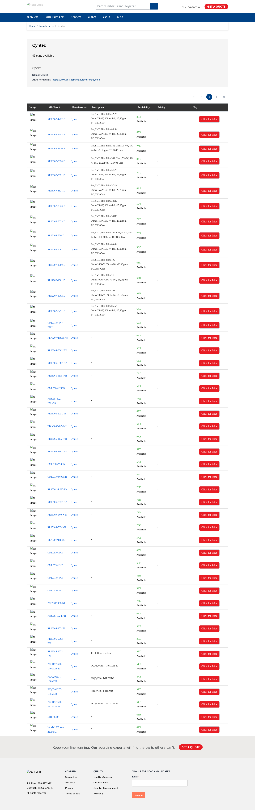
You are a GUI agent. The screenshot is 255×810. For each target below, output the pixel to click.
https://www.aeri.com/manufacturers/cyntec (76, 79)
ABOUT (106, 17)
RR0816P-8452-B (56, 134)
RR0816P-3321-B (56, 175)
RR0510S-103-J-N (57, 413)
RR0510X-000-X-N (57, 514)
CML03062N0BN (56, 464)
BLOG (120, 17)
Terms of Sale (72, 793)
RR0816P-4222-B (56, 119)
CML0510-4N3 (55, 578)
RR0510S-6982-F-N (57, 363)
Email (135, 776)
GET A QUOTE (216, 6)
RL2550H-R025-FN (57, 489)
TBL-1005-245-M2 (57, 426)
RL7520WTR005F (57, 540)
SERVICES (76, 17)
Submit (139, 795)
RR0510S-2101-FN (57, 451)
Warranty (98, 793)
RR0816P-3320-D (56, 161)
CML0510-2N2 (55, 552)
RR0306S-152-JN (56, 628)
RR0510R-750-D (56, 235)
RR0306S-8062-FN (57, 350)
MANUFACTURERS (55, 17)
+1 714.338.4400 (191, 6)
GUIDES (92, 17)
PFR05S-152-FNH (57, 616)
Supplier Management (106, 788)
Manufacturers (46, 26)
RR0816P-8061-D (56, 249)
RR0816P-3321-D (56, 190)
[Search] (154, 6)
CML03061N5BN (56, 388)
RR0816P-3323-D (56, 221)
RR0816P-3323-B (56, 206)
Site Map (70, 782)
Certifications (101, 782)
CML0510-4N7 (55, 590)
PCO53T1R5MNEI (57, 603)
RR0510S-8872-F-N (57, 502)
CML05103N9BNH (57, 477)
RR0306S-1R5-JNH (57, 439)
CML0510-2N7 (55, 565)
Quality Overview (103, 777)
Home (32, 26)
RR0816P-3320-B (56, 148)
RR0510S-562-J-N (57, 527)
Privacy (69, 788)
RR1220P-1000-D (56, 265)
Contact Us (71, 777)
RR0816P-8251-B (56, 311)
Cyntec (74, 119)
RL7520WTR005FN (58, 338)
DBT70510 (53, 717)
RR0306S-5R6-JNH (57, 375)
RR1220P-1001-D (56, 280)
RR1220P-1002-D (56, 295)
